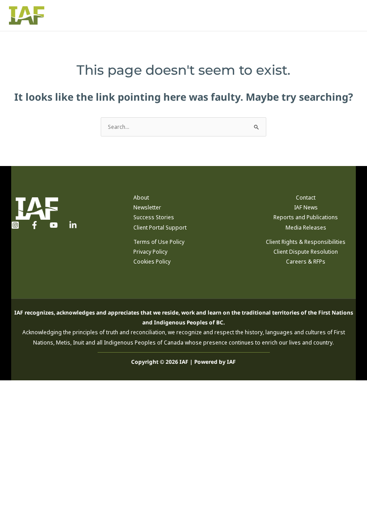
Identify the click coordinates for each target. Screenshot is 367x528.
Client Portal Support (160, 227)
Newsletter (147, 207)
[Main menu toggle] (349, 15)
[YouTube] (54, 225)
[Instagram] (15, 225)
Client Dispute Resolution (305, 251)
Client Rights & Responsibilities (306, 242)
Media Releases (306, 227)
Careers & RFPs (305, 261)
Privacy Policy (150, 251)
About (141, 197)
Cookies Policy (152, 261)
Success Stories (153, 217)
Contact (306, 197)
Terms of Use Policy (158, 242)
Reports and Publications (305, 217)
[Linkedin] (73, 225)
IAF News (306, 207)
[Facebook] (34, 225)
